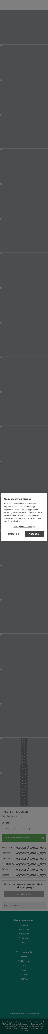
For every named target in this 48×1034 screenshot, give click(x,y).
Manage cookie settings (24, 526)
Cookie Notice (14, 521)
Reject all (13, 533)
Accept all (34, 533)
